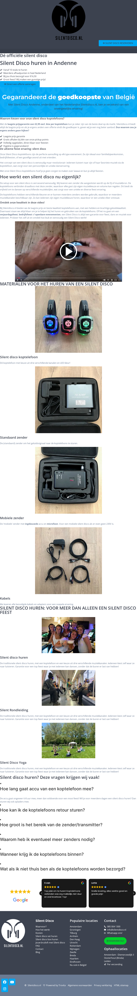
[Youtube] (12, 982)
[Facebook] (4, 982)
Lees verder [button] (96, 903)
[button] (68, 51)
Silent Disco (45, 920)
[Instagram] (4, 988)
